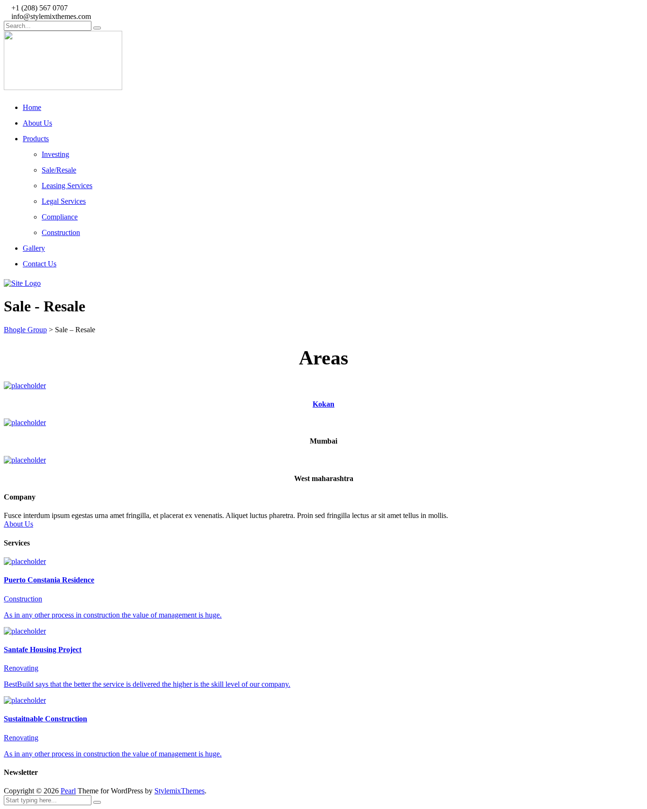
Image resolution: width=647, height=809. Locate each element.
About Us (37, 123)
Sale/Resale (59, 170)
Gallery (34, 248)
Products (36, 139)
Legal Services (64, 201)
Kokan (323, 404)
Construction (61, 232)
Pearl (68, 791)
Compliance (60, 217)
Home (32, 107)
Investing (55, 154)
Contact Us (39, 264)
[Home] (22, 283)
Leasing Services (67, 186)
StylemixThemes (179, 791)
